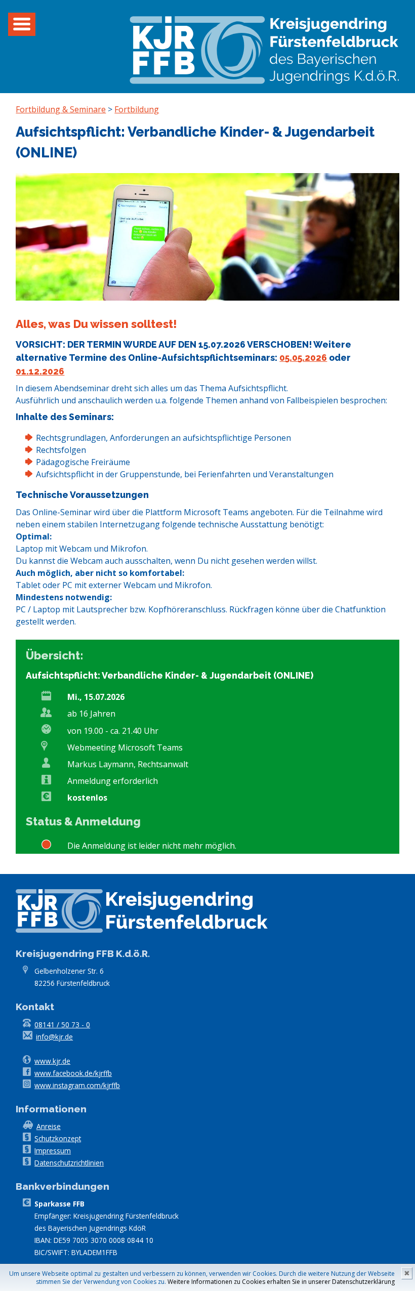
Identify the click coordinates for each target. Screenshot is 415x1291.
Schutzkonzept (57, 1138)
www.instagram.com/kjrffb (77, 1085)
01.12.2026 (40, 371)
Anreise (48, 1126)
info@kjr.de (54, 1037)
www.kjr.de (52, 1061)
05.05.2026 (303, 357)
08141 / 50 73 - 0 (62, 1024)
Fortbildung (136, 109)
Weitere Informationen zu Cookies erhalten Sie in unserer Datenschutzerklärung (281, 1281)
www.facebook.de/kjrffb (73, 1073)
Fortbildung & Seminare (61, 109)
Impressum (52, 1150)
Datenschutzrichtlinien (69, 1163)
